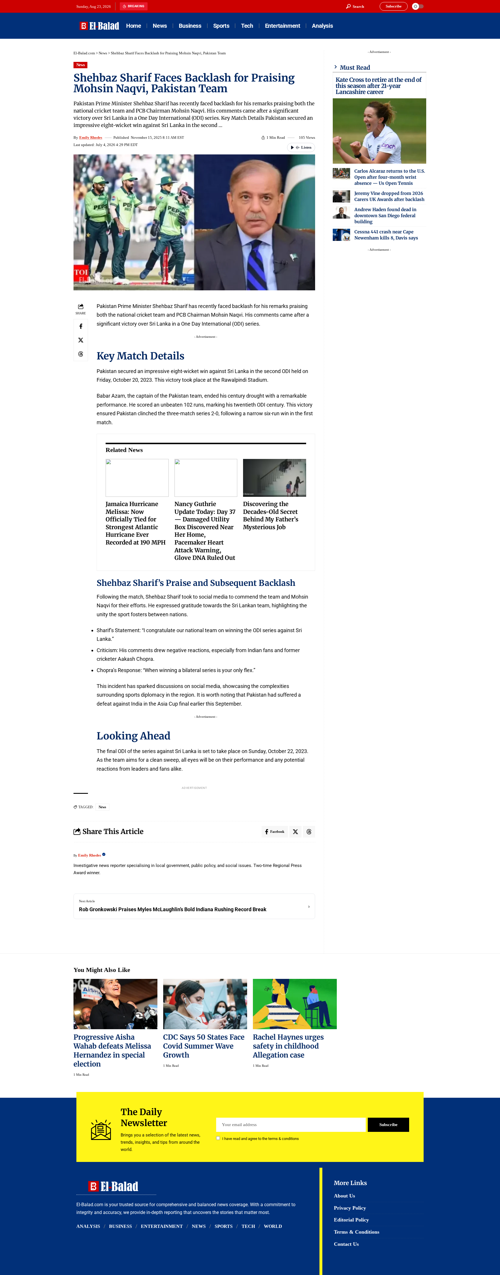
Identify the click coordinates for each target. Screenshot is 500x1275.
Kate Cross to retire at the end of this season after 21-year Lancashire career (379, 85)
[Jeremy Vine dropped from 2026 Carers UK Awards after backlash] (341, 196)
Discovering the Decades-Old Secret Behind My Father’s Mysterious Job (270, 515)
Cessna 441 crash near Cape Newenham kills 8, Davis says (386, 235)
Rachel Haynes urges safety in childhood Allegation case (288, 1046)
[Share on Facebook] (81, 326)
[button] (355, 6)
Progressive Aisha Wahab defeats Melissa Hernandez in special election (112, 1051)
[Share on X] (81, 340)
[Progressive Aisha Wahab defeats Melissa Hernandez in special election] (115, 1004)
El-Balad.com (84, 53)
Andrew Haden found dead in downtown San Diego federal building (385, 215)
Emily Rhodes (90, 138)
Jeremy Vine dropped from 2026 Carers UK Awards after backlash (389, 196)
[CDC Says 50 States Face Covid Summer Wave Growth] (205, 1004)
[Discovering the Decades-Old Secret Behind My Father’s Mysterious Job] (274, 478)
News (103, 53)
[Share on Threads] (81, 354)
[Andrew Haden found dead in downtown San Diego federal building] (341, 212)
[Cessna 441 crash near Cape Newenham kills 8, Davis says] (341, 235)
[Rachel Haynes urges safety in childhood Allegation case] (295, 1004)
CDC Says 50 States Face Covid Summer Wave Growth (204, 1046)
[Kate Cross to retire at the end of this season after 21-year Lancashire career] (379, 131)
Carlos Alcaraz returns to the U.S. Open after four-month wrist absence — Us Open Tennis (389, 177)
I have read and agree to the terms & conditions (260, 1138)
